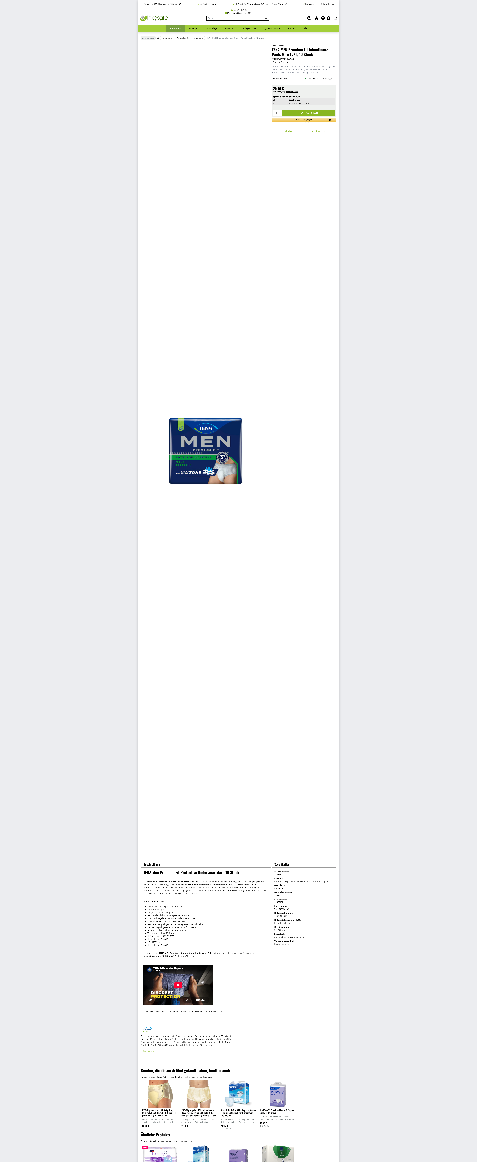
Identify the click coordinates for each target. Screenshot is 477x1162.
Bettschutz (230, 28)
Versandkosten (292, 92)
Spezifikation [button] (282, 864)
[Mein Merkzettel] (316, 18)
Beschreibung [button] (151, 864)
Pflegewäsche (249, 28)
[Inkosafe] (154, 18)
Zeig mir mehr (149, 1051)
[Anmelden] (309, 18)
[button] (304, 121)
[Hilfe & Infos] (328, 18)
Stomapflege (211, 28)
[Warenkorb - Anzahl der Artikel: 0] (335, 18)
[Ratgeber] (323, 18)
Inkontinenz (175, 28)
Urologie (193, 28)
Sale (305, 28)
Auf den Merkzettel (320, 131)
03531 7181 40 (240, 10)
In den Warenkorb (308, 112)
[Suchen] (266, 18)
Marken (291, 28)
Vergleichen (287, 131)
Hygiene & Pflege (272, 28)
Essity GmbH (278, 45)
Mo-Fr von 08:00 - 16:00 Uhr (240, 13)
